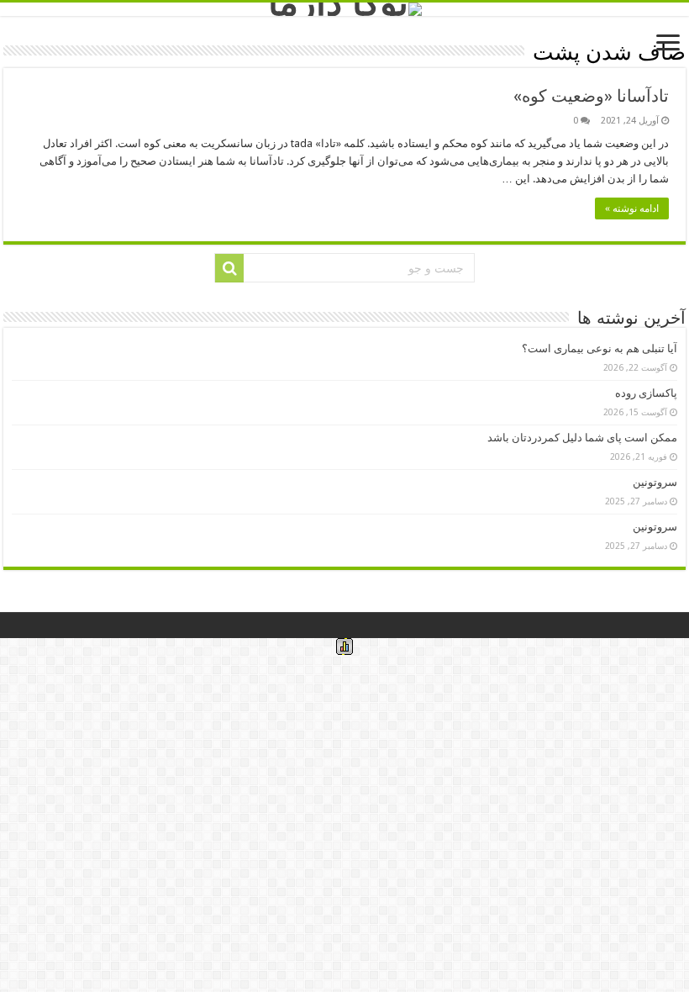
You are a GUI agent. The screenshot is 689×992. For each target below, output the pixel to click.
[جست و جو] (229, 268)
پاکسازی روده (646, 393)
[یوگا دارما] (344, 9)
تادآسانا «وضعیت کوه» (591, 96)
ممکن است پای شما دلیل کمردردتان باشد (582, 437)
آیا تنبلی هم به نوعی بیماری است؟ (599, 348)
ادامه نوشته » (632, 208)
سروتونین (655, 482)
